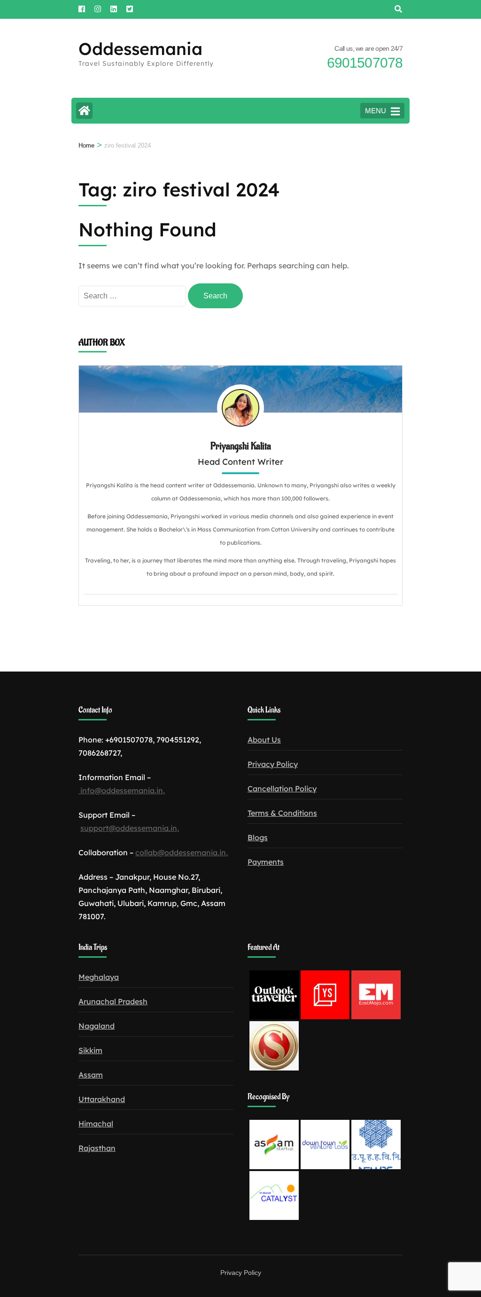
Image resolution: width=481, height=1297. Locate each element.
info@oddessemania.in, (121, 790)
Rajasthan (97, 1148)
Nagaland (96, 1026)
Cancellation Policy (282, 788)
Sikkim (90, 1050)
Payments (266, 862)
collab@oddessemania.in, (181, 852)
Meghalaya (98, 977)
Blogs (258, 837)
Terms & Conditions (282, 813)
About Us (264, 739)
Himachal (95, 1123)
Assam (90, 1074)
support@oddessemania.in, (129, 828)
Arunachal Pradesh (112, 1001)
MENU (375, 111)
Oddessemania (140, 48)
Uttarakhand (101, 1099)
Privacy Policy (273, 764)
